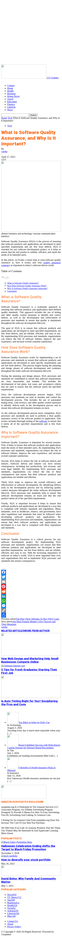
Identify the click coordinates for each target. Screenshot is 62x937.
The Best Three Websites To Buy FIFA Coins (37, 619)
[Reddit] (31, 591)
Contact (11, 85)
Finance (11, 104)
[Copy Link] (31, 610)
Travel (10, 99)
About (10, 924)
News (10, 109)
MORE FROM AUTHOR (37, 630)
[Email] (31, 581)
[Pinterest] (31, 586)
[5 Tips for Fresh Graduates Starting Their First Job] (13, 665)
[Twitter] (31, 577)
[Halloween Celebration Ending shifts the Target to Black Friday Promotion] (16, 842)
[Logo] (1, 80)
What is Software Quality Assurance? (23, 283)
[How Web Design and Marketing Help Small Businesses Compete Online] (31, 654)
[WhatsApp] (31, 600)
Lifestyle (11, 107)
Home (10, 88)
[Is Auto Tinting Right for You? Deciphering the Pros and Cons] (31, 697)
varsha (4, 151)
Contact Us (12, 921)
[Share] (31, 615)
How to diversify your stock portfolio (26, 859)
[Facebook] (31, 572)
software (43, 421)
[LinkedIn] (31, 596)
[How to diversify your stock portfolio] (9, 856)
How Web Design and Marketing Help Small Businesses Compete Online (29, 660)
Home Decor (13, 96)
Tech (10, 118)
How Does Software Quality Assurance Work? (26, 286)
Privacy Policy (14, 926)
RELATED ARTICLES (12, 630)
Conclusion (12, 291)
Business (11, 93)
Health (10, 91)
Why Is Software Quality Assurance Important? (27, 288)
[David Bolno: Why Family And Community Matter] (31, 874)
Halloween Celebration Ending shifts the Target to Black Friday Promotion (28, 847)
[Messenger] (31, 605)
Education (12, 101)
